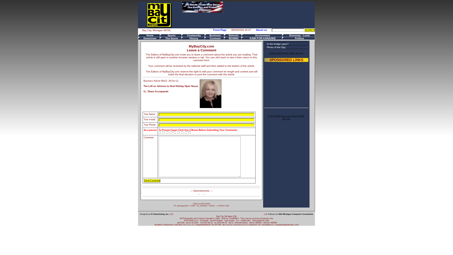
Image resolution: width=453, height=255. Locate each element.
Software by (290, 214)
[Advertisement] (286, 84)
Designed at (154, 214)
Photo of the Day (276, 47)
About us (261, 30)
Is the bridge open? (278, 43)
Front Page (219, 30)
